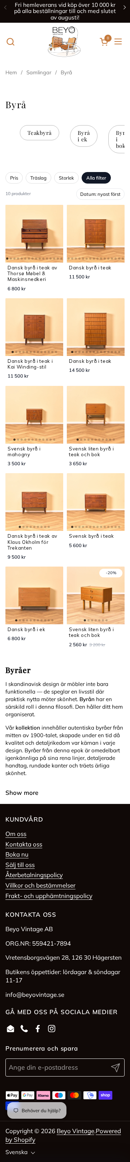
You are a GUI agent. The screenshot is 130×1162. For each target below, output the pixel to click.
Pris (14, 178)
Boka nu (17, 854)
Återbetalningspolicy (34, 875)
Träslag (38, 178)
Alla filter (96, 178)
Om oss (15, 833)
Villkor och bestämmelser (40, 885)
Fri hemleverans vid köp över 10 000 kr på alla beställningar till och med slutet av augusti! (65, 11)
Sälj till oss (20, 864)
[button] (10, 41)
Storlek (66, 178)
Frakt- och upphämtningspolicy (48, 895)
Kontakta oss (23, 844)
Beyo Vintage (75, 1131)
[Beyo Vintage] (64, 41)
